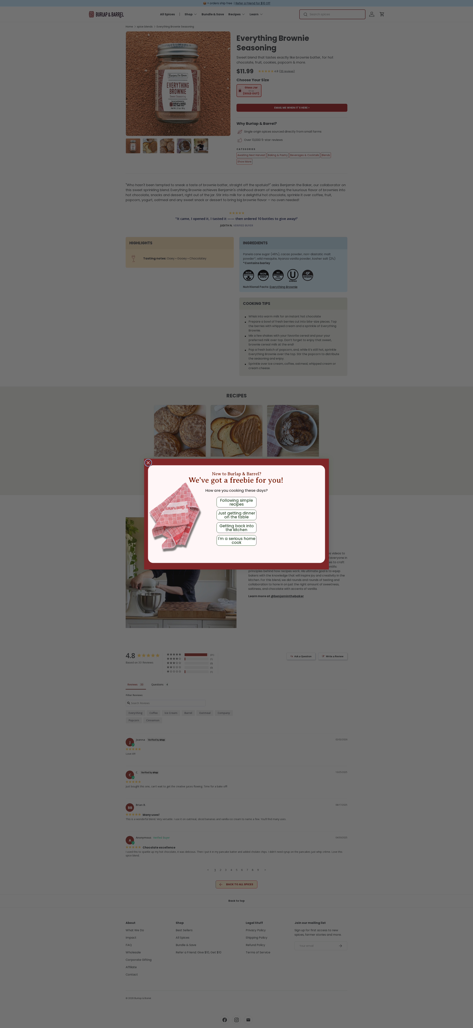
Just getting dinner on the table (236, 515)
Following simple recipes (236, 502)
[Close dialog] (148, 462)
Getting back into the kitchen (237, 527)
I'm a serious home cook (236, 540)
